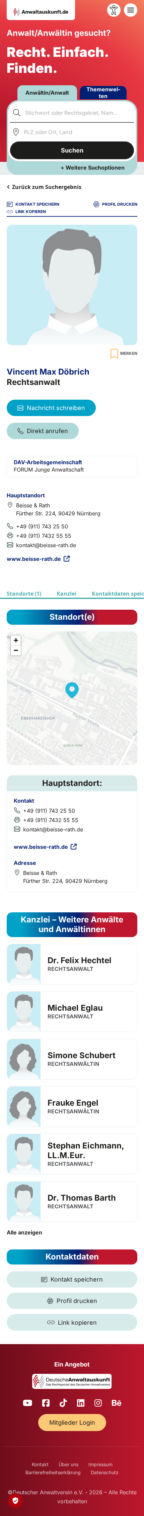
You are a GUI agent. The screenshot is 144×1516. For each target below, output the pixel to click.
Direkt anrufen (47, 430)
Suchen (72, 150)
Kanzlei (66, 593)
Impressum (100, 1464)
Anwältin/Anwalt (47, 92)
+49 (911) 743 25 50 (42, 526)
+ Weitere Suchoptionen (93, 167)
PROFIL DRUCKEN (119, 204)
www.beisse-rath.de (34, 558)
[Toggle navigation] (130, 10)
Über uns (68, 1464)
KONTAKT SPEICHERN (37, 204)
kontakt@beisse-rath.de (46, 545)
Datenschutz (105, 1472)
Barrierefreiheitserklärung (53, 1472)
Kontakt (40, 1464)
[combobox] (72, 112)
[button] (72, 690)
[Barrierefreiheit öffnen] (114, 10)
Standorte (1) (24, 593)
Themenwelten (103, 92)
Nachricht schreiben (56, 407)
